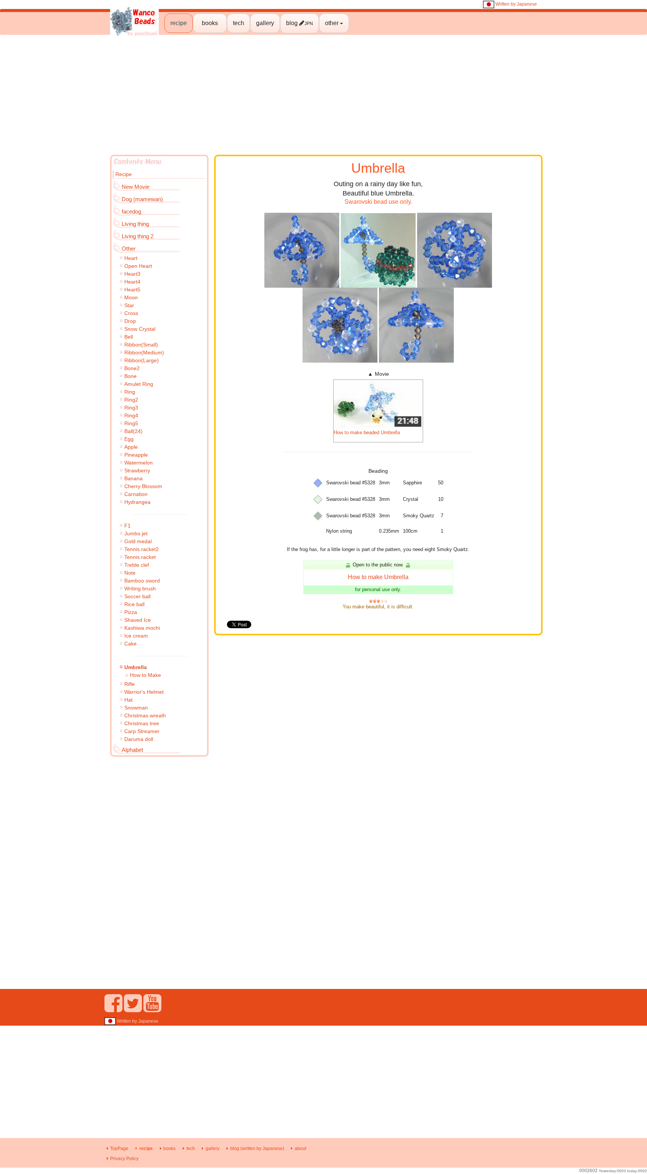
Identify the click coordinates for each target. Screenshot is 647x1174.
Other (129, 248)
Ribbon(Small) (141, 345)
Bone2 (132, 368)
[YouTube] (152, 1009)
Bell (128, 337)
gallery (265, 23)
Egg (129, 439)
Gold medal (138, 541)
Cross (131, 313)
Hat (128, 700)
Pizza (130, 612)
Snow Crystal (139, 329)
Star (129, 305)
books (210, 23)
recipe (178, 23)
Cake (130, 644)
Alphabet (132, 750)
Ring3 (131, 408)
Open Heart (138, 266)
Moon (131, 297)
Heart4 (132, 282)
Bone (130, 376)
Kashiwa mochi (142, 628)
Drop (130, 321)
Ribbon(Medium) (144, 352)
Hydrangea (137, 502)
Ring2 (131, 400)
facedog (131, 211)
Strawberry (137, 470)
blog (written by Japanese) (257, 1148)
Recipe (123, 174)
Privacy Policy (124, 1158)
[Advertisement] (323, 94)
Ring (129, 392)
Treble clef (136, 565)
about (300, 1148)
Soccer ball (137, 596)
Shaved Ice (137, 620)
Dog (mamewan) (142, 199)
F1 (127, 526)
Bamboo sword (142, 581)
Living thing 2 (138, 236)
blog (299, 23)
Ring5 (131, 423)
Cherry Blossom (143, 486)
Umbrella (135, 667)
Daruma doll (138, 739)
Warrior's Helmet (144, 692)
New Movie (135, 187)
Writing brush (140, 588)
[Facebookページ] (113, 1009)
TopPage (119, 1148)
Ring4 (131, 415)
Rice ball (134, 604)
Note (130, 573)
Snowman (136, 708)
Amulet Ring (138, 384)
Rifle (129, 684)
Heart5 (132, 290)
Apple (131, 447)
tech (238, 23)
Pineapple (136, 455)
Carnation (136, 494)
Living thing (135, 224)
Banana (133, 478)
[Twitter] (133, 1009)
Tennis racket (140, 557)
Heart (130, 258)
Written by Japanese (515, 4)
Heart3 (132, 274)
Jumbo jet (136, 533)
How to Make (145, 675)
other (332, 23)
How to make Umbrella (378, 577)
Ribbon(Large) (141, 360)
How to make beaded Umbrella (367, 432)
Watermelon (138, 463)
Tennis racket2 (141, 549)
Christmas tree (141, 723)
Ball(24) (133, 431)
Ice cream (136, 636)
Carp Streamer (142, 731)
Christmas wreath (145, 715)
